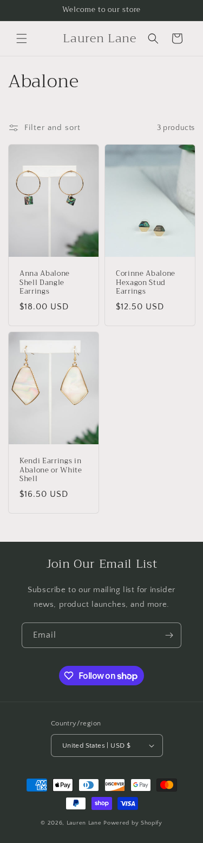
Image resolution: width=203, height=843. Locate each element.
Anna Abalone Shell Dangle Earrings (44, 282)
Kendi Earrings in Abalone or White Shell (50, 470)
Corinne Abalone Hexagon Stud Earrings (145, 282)
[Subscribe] (169, 635)
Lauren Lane (85, 823)
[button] (22, 38)
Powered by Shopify (132, 823)
